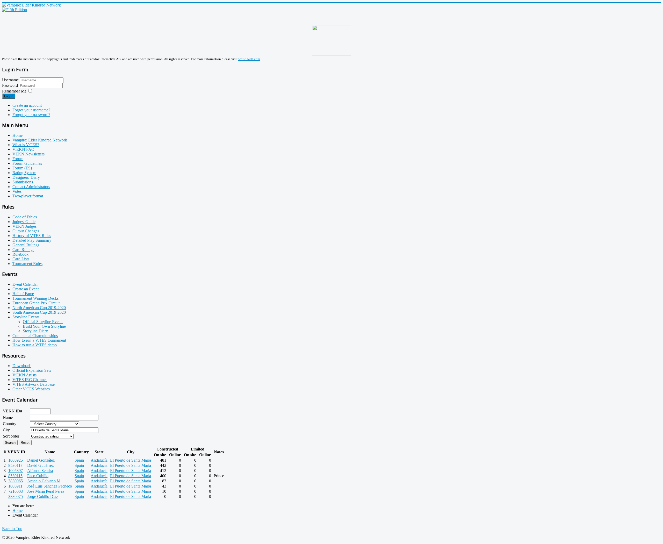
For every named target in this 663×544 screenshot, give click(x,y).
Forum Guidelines (27, 163)
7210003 (15, 491)
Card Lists (20, 259)
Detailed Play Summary (31, 240)
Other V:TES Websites (31, 389)
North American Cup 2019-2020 (39, 307)
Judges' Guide (23, 221)
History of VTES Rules (31, 235)
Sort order (11, 436)
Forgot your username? (31, 110)
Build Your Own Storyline (44, 326)
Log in (8, 96)
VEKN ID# (12, 411)
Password (10, 85)
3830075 (15, 496)
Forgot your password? (31, 114)
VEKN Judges (24, 226)
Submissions (22, 182)
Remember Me (14, 91)
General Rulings (25, 245)
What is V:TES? (25, 144)
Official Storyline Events (43, 321)
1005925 (15, 460)
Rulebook (20, 254)
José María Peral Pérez (45, 491)
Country (9, 423)
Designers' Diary (26, 177)
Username (10, 80)
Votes (16, 191)
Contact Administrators (31, 186)
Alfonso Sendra (40, 470)
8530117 (15, 465)
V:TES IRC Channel (29, 379)
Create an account (27, 105)
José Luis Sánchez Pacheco (49, 486)
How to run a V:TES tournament (39, 340)
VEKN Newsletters (28, 154)
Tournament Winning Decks (35, 298)
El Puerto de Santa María (130, 460)
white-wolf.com (249, 59)
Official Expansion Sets (31, 370)
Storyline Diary (35, 331)
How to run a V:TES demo (34, 345)
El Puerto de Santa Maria (130, 491)
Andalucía (99, 460)
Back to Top (12, 528)
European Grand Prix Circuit (36, 303)
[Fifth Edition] (14, 10)
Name (8, 417)
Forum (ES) (22, 168)
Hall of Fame (23, 293)
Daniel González (41, 460)
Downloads (21, 365)
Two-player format (27, 196)
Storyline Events (25, 317)
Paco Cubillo (37, 476)
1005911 (15, 486)
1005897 (15, 470)
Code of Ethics (24, 217)
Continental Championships (35, 335)
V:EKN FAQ (23, 149)
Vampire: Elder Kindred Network (39, 140)
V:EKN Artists (24, 375)
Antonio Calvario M (43, 481)
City (6, 430)
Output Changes (25, 231)
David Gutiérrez (40, 465)
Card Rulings (23, 249)
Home (17, 135)
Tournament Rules (27, 263)
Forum (17, 158)
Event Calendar (25, 284)
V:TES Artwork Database (33, 384)
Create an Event (25, 289)
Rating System (24, 172)
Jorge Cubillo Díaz (42, 496)
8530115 (15, 476)
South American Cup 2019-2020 (39, 312)
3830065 (15, 481)
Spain (79, 460)
